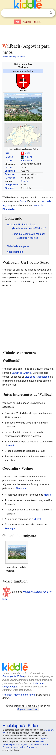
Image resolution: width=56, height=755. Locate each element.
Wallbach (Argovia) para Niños (18, 694)
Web (17, 21)
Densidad (10, 177)
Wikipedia (43, 738)
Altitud (9, 167)
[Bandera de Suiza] (22, 152)
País (7, 152)
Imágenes (27, 21)
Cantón (9, 156)
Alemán (24, 180)
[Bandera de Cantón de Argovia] (22, 156)
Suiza (27, 152)
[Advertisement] (28, 33)
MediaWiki (40, 741)
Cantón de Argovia (21, 372)
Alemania (21, 488)
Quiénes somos (38, 744)
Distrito (9, 160)
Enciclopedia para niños (14, 56)
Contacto (31, 747)
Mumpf (37, 519)
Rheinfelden (26, 160)
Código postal (12, 184)
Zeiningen (10, 528)
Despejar (44, 12)
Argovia (28, 156)
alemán (11, 445)
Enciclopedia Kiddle (13, 676)
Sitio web (9, 187)
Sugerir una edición (27, 709)
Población (10, 174)
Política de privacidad (13, 747)
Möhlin (47, 494)
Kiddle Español (10, 744)
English (37, 21)
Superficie (10, 170)
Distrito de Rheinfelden (36, 376)
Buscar (51, 12)
